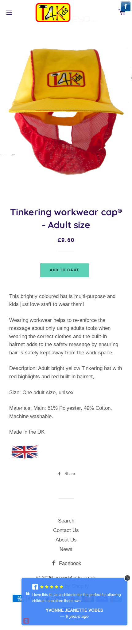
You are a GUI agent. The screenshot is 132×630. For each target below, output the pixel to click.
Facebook (69, 563)
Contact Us (66, 530)
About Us (66, 540)
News (66, 549)
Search (66, 521)
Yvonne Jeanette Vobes (74, 610)
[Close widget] (127, 578)
